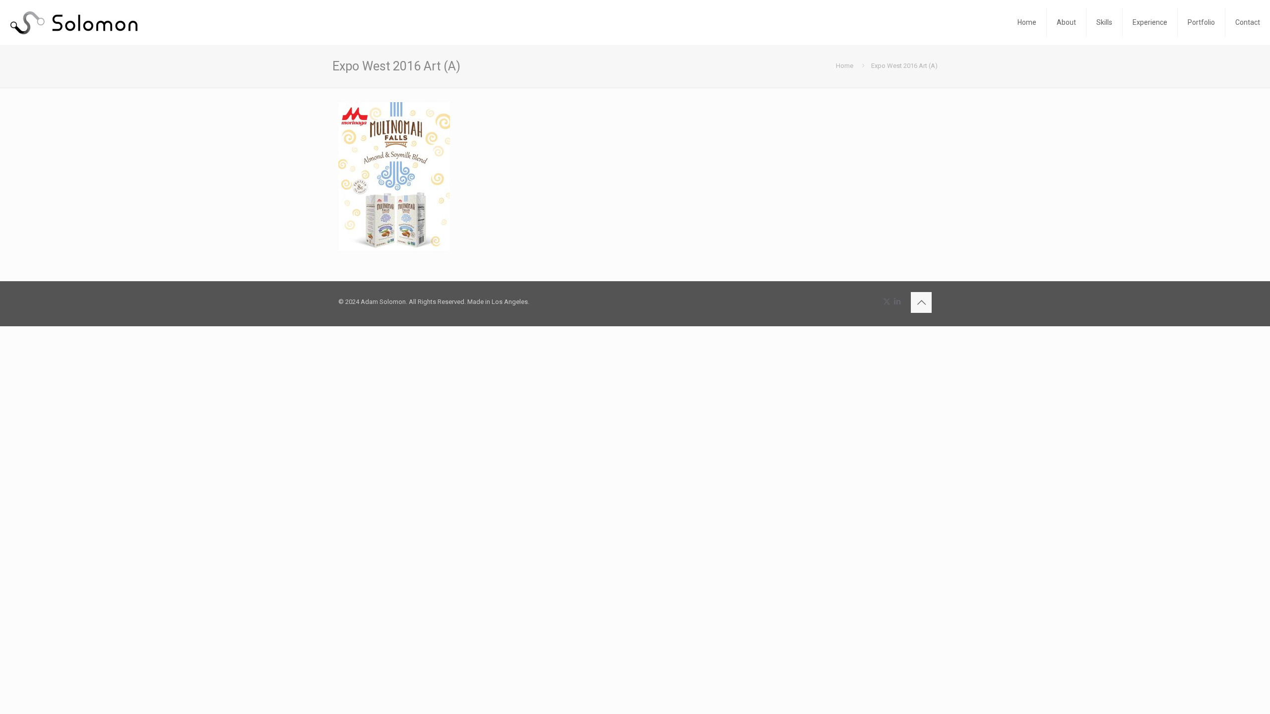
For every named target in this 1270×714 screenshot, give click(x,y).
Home (844, 65)
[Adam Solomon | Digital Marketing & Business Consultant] (73, 22)
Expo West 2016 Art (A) (904, 65)
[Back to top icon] (921, 302)
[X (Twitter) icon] (886, 301)
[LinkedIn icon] (897, 301)
